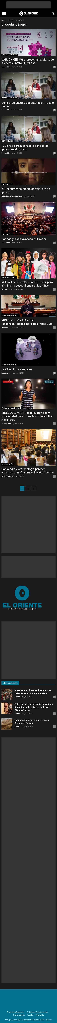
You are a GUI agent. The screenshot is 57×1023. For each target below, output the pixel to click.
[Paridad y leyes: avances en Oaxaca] (28, 218)
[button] (53, 13)
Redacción (5, 67)
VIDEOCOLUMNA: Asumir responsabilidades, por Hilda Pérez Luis (26, 322)
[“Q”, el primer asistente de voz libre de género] (28, 172)
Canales (30, 1015)
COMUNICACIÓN (7, 464)
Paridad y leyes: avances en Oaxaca (24, 239)
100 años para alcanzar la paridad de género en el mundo (24, 147)
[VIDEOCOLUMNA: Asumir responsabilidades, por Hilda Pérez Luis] (28, 306)
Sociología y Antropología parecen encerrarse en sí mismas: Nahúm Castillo (27, 470)
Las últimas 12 (7, 184)
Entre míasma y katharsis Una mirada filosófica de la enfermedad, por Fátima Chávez (34, 707)
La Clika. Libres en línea (16, 369)
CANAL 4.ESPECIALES (9, 277)
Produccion (6, 289)
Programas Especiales (15, 1012)
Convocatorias (19, 1015)
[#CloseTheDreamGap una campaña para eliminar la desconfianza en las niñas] (28, 263)
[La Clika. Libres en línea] (28, 349)
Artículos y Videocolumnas (37, 1012)
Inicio (3, 20)
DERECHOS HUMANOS (9, 55)
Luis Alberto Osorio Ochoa (11, 196)
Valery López (6, 423)
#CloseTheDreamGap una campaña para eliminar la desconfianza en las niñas (27, 283)
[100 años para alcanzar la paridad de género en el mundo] (28, 129)
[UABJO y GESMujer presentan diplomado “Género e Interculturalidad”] (28, 42)
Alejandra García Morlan (10, 408)
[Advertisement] (28, 4)
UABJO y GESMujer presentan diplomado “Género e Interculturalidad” (27, 61)
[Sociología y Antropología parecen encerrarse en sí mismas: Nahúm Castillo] (28, 447)
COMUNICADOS (7, 141)
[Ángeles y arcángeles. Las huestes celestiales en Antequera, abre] (6, 694)
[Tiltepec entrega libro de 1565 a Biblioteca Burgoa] (6, 724)
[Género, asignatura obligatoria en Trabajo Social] (28, 85)
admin (17, 697)
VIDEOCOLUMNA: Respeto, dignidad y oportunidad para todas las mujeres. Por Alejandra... (27, 416)
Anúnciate (40, 1015)
